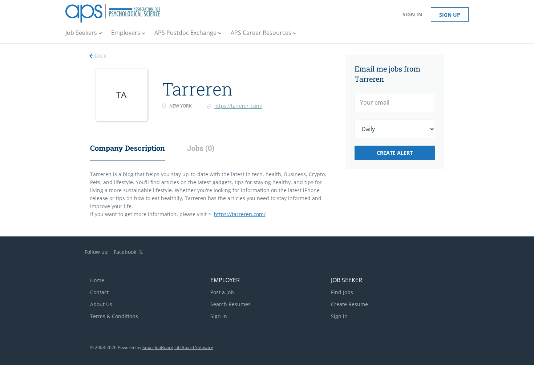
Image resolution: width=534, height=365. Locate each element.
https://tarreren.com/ (238, 105)
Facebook (125, 251)
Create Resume (349, 304)
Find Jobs (342, 292)
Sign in (412, 14)
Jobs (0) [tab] (200, 148)
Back (100, 56)
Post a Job (222, 292)
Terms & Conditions (114, 316)
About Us (101, 304)
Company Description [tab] (127, 148)
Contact (99, 292)
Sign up (449, 14)
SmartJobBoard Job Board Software (177, 347)
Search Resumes (230, 304)
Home (97, 280)
